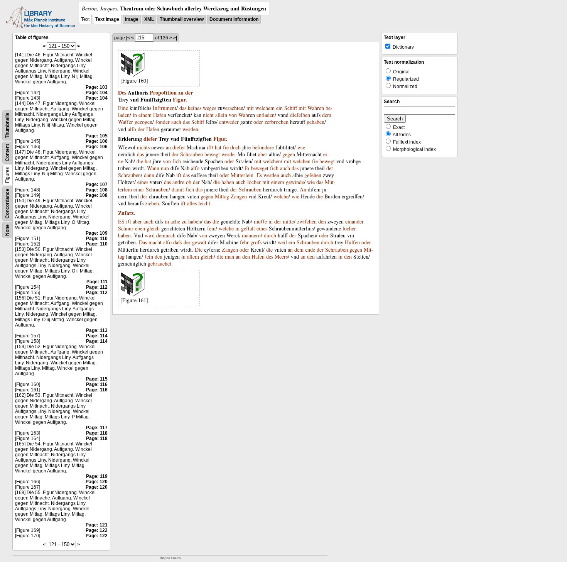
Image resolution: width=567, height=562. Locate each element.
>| (175, 38)
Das (143, 242)
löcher (254, 182)
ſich (176, 161)
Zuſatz (125, 213)
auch (176, 121)
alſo (132, 129)
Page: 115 (97, 379)
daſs (177, 242)
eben (140, 228)
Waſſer (125, 121)
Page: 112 (97, 287)
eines (142, 182)
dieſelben (300, 114)
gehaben (315, 121)
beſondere (263, 147)
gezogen (143, 121)
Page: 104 (97, 92)
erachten (234, 108)
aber (262, 154)
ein (279, 108)
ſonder (162, 121)
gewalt (199, 242)
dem (326, 114)
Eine (123, 108)
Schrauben (191, 154)
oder (258, 121)
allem (193, 256)
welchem (265, 108)
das (182, 108)
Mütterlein (242, 175)
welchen (272, 161)
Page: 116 (97, 384)
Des (122, 92)
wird (150, 235)
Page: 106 (97, 141)
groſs (256, 242)
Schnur (125, 228)
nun (165, 168)
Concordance (7, 203)
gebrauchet (159, 263)
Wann (153, 168)
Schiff (290, 108)
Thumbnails (7, 125)
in (135, 114)
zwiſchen (307, 221)
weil (282, 242)
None (7, 230)
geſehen (312, 175)
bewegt (212, 154)
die (140, 161)
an (168, 147)
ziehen (152, 203)
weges (209, 108)
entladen (265, 114)
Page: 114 (97, 336)
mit (250, 108)
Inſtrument (164, 108)
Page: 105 (97, 136)
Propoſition (163, 92)
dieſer (150, 139)
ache (175, 221)
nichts (143, 147)
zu (181, 92)
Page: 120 (97, 481)
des (269, 256)
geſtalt (248, 228)
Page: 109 (97, 233)
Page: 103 (97, 87)
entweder (229, 121)
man (229, 256)
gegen (288, 154)
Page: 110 (97, 238)
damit (178, 189)
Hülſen (352, 242)
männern (251, 235)
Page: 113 (97, 330)
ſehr (244, 242)
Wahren (315, 108)
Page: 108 (97, 190)
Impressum (170, 558)
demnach (166, 235)
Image (131, 19)
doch (235, 147)
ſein (211, 228)
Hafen (159, 114)
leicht (204, 203)
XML (149, 19)
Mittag (222, 196)
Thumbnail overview (182, 19)
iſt (209, 147)
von (233, 114)
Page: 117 (97, 427)
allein (221, 114)
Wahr (244, 114)
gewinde (295, 182)
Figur (179, 99)
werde (228, 154)
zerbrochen (277, 121)
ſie (226, 147)
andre (178, 182)
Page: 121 (97, 525)
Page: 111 (97, 281)
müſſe (260, 221)
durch (270, 235)
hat (218, 147)
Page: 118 (97, 433)
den (322, 221)
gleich (153, 228)
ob (188, 182)
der (189, 92)
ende (310, 249)
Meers (281, 256)
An (303, 189)
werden (190, 129)
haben (227, 182)
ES (121, 221)
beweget (259, 168)
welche (281, 196)
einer (138, 189)
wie (301, 147)
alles (192, 203)
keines (194, 108)
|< (128, 38)
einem (145, 114)
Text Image (107, 19)
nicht (208, 114)
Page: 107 (97, 184)
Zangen (239, 196)
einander (354, 221)
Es (259, 175)
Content (7, 152)
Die (198, 249)
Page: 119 (97, 476)
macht (155, 242)
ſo (247, 168)
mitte (288, 221)
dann (149, 175)
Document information (233, 19)
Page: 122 (97, 530)
